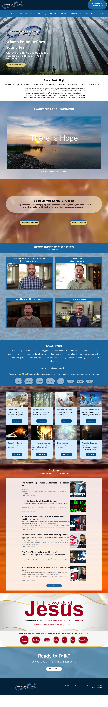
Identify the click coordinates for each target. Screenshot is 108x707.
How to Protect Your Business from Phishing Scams (45, 534)
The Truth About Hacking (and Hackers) (39, 551)
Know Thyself (76, 13)
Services (63, 13)
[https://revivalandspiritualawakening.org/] (12, 5)
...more (27, 489)
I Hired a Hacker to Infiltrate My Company (40, 501)
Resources (90, 13)
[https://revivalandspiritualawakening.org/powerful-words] (54, 608)
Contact (101, 13)
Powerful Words (26, 13)
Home (13, 13)
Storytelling (41, 13)
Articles (53, 13)
